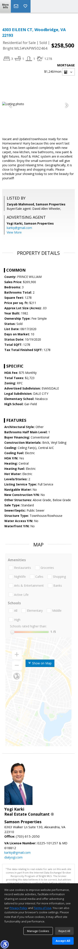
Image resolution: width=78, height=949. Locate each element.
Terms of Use (42, 908)
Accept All (63, 941)
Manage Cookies (38, 931)
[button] (4, 944)
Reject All (64, 931)
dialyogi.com (13, 857)
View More (14, 232)
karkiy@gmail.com (19, 228)
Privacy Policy (18, 908)
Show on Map (41, 663)
